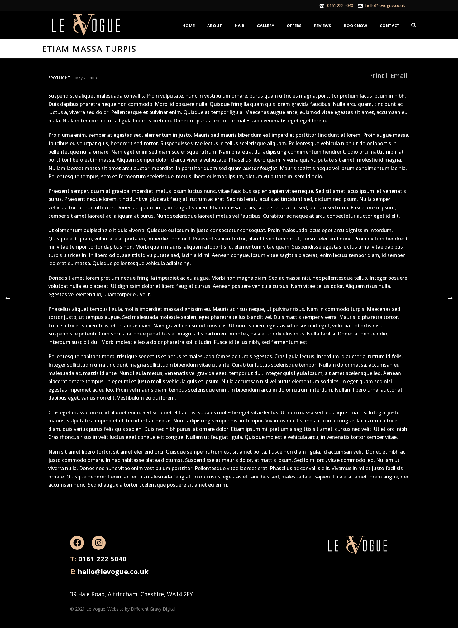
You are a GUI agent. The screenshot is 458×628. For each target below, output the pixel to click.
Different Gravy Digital (153, 609)
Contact (390, 25)
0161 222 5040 (340, 5)
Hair (239, 25)
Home (188, 25)
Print (376, 75)
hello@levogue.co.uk (385, 5)
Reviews (322, 25)
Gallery (265, 25)
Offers (294, 25)
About (214, 25)
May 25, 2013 (86, 77)
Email (399, 75)
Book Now (355, 25)
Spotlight (59, 77)
